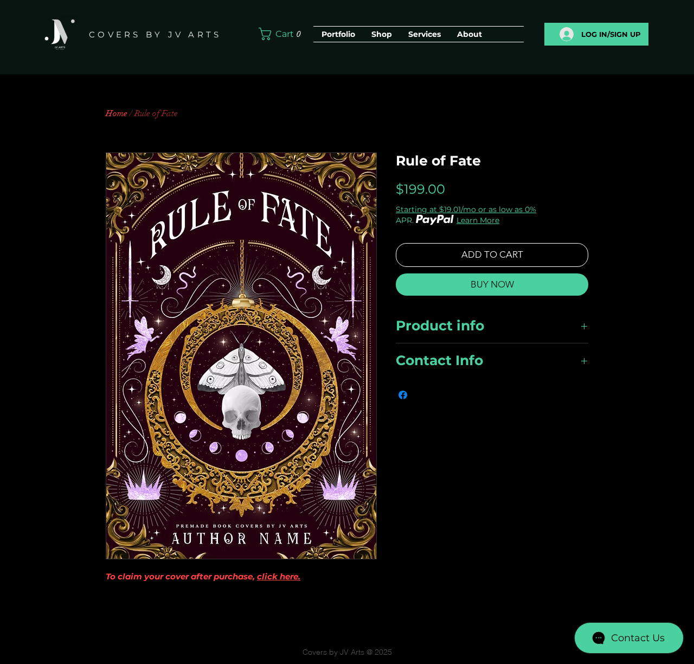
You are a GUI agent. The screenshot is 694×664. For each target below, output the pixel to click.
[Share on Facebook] (402, 394)
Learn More (478, 220)
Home (116, 113)
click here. (278, 576)
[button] (282, 34)
